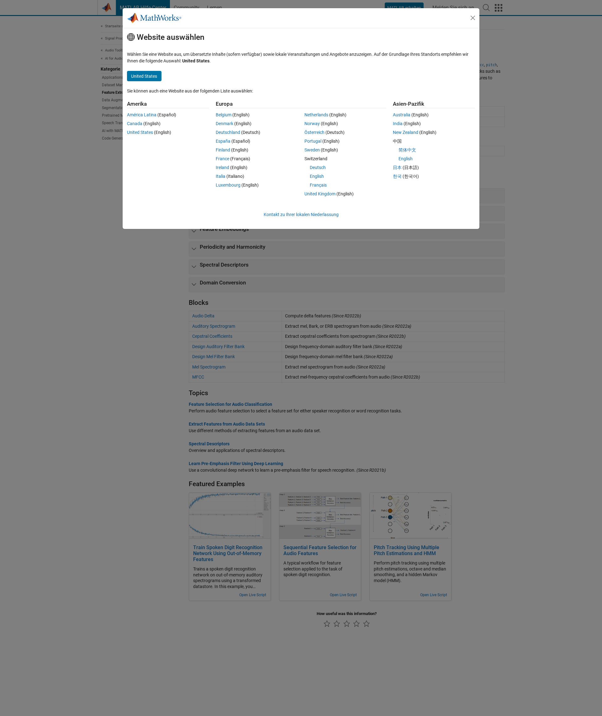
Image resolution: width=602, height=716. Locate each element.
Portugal (312, 141)
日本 (397, 167)
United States (140, 132)
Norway (312, 123)
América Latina (141, 114)
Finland (223, 149)
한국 (397, 176)
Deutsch (318, 167)
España (223, 141)
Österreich (314, 132)
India (398, 123)
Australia (401, 114)
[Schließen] (472, 17)
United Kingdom (319, 193)
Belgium (223, 114)
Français (318, 185)
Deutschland (228, 132)
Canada (134, 123)
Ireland (222, 167)
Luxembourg (228, 185)
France (222, 158)
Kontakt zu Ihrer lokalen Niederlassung (301, 214)
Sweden (312, 149)
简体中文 (407, 149)
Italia (220, 176)
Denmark (224, 123)
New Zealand (405, 132)
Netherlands (316, 114)
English (317, 176)
